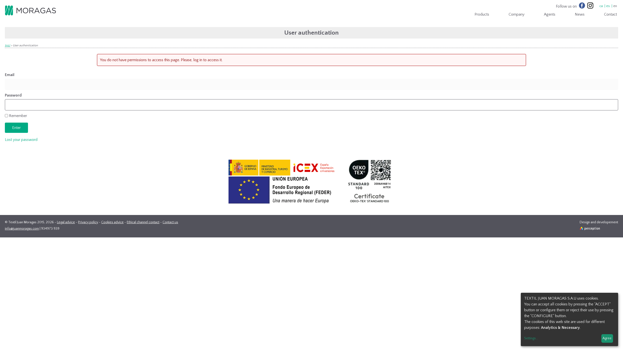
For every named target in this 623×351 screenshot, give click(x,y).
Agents (549, 14)
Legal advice (66, 222)
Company (516, 14)
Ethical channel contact (143, 222)
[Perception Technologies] (590, 229)
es (608, 6)
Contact (610, 14)
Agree (607, 338)
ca (601, 6)
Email (9, 75)
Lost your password (21, 139)
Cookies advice (112, 222)
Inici (7, 45)
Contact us (170, 222)
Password (13, 95)
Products (482, 14)
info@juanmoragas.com (22, 229)
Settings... (531, 338)
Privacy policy (88, 222)
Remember (18, 116)
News (580, 14)
